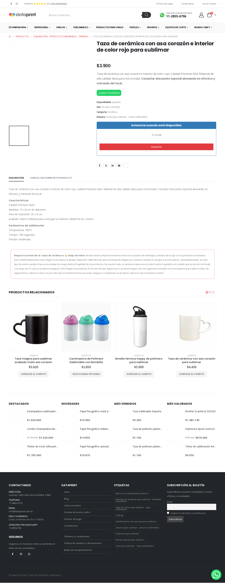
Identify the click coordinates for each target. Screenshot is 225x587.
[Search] (146, 15)
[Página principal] (10, 36)
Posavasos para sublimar (127, 533)
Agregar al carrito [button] (33, 374)
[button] (206, 292)
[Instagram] (16, 3)
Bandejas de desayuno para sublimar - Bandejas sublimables (138, 500)
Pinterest (119, 165)
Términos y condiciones (76, 536)
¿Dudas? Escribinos (109, 92)
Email (125, 165)
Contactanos (187, 3)
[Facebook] (11, 3)
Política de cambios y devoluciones (83, 543)
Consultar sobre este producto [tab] (51, 177)
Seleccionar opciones (86, 374)
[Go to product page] (33, 326)
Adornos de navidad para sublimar (132, 493)
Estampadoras (17, 27)
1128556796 (15, 528)
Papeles (134, 27)
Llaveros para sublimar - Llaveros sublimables (137, 527)
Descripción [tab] (16, 177)
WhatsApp (29, 553)
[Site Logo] (22, 15)
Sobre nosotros (72, 505)
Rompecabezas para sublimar (130, 539)
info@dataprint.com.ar (21, 511)
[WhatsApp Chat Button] (216, 574)
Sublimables (80, 27)
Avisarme (156, 146)
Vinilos (60, 27)
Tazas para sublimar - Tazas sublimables (126, 116)
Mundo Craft (202, 27)
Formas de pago (164, 3)
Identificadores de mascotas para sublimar (136, 521)
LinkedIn (112, 165)
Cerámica (112, 111)
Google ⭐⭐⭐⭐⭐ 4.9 (45, 3)
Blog (66, 498)
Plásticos (86, 355)
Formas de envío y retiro (77, 512)
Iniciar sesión (209, 3)
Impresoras (41, 27)
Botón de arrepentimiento (78, 550)
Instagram (20, 553)
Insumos (152, 27)
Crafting (119, 515)
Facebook (99, 165)
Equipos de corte (175, 27)
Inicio (67, 492)
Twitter (106, 165)
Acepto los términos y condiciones (188, 513)
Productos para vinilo (109, 27)
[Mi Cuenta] (201, 15)
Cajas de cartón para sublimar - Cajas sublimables (133, 508)
